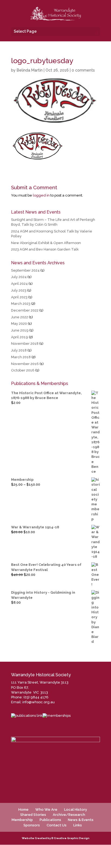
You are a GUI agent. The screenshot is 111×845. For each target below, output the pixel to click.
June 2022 (19, 317)
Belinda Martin (30, 70)
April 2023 (19, 297)
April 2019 (19, 337)
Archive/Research (69, 815)
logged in (41, 195)
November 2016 (25, 364)
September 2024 (25, 270)
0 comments (83, 70)
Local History (75, 809)
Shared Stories (33, 815)
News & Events (80, 820)
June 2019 (20, 330)
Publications (50, 820)
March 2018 (21, 357)
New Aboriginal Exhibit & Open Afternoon (46, 243)
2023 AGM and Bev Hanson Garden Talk (45, 249)
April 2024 (19, 284)
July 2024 (19, 277)
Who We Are (46, 809)
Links (77, 825)
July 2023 (18, 290)
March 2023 (20, 304)
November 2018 (25, 344)
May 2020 (19, 324)
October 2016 (22, 370)
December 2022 (25, 310)
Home (23, 809)
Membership (22, 820)
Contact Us (57, 825)
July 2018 (19, 350)
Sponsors (31, 825)
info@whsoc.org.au (38, 702)
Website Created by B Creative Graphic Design (55, 838)
